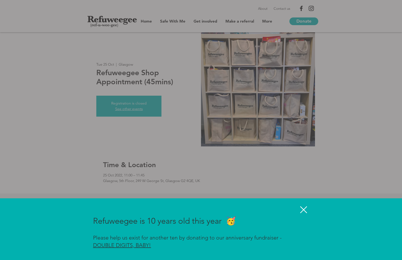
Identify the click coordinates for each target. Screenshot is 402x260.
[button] (303, 209)
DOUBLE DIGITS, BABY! (122, 245)
